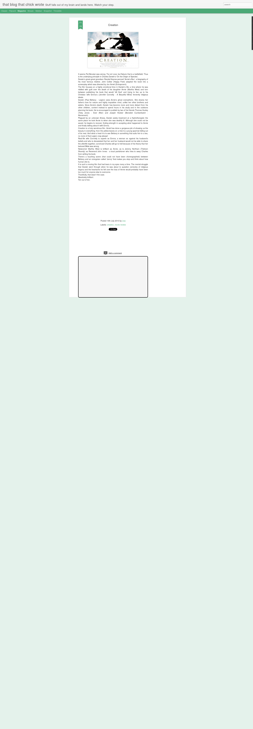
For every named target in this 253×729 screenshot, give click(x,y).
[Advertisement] (162, 62)
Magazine (22, 10)
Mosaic (31, 10)
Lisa (124, 220)
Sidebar (38, 10)
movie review (120, 224)
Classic (4, 10)
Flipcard (12, 10)
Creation (113, 25)
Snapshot (48, 10)
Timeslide (57, 10)
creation (110, 224)
